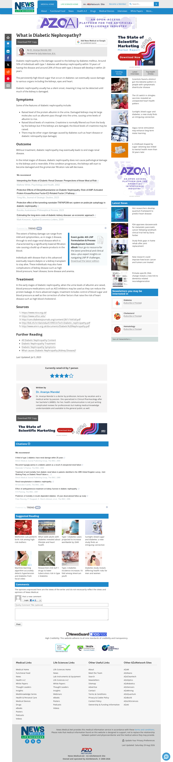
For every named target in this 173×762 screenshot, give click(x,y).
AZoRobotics (129, 683)
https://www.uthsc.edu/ (34, 316)
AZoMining (129, 690)
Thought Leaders (23, 687)
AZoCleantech (130, 676)
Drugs (18, 704)
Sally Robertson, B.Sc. (47, 53)
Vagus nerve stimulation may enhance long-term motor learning (143, 130)
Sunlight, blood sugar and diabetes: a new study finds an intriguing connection (95, 540)
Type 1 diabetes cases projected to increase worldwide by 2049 (72, 539)
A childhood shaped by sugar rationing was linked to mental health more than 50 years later (144, 148)
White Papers (22, 683)
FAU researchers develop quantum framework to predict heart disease (143, 211)
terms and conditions (144, 729)
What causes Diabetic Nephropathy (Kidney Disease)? (49, 350)
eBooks (19, 708)
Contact (92, 690)
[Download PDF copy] (8, 37)
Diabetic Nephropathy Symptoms (39, 347)
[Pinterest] (8, 78)
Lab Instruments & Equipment (67, 676)
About (91, 669)
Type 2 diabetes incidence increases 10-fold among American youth (72, 572)
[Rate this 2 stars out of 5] (57, 375)
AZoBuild (128, 697)
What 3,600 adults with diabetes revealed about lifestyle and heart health (49, 540)
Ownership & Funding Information (104, 704)
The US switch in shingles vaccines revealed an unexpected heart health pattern (143, 99)
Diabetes (128, 300)
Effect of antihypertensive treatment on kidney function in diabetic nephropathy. (46, 489)
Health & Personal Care (26, 697)
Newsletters (94, 680)
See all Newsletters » (122, 339)
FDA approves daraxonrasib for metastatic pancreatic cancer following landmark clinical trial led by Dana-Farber (144, 230)
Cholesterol (129, 313)
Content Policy (95, 701)
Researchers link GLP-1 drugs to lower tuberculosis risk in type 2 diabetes (49, 572)
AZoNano (128, 673)
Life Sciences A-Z (60, 680)
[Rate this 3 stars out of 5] (61, 375)
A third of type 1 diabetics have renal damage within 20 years (39, 458)
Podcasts (20, 715)
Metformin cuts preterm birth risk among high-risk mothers (26, 539)
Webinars (57, 694)
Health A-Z (20, 680)
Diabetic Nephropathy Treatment (39, 343)
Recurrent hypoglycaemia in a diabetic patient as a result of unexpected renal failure (48, 465)
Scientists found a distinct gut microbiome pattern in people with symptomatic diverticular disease (144, 83)
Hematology (129, 326)
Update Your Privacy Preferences (140, 740)
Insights (19, 690)
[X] (8, 64)
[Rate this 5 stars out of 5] (71, 375)
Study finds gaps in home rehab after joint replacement (143, 243)
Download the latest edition (85, 260)
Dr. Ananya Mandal (48, 392)
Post (18, 624)
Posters (19, 711)
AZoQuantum (130, 694)
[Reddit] (8, 71)
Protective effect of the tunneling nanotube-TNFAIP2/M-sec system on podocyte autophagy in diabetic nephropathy (61, 204)
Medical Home (47, 4)
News (18, 676)
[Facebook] (8, 57)
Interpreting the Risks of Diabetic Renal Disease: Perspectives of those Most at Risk (57, 180)
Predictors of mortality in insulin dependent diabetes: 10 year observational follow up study (50, 496)
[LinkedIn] (8, 51)
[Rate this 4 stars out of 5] (66, 375)
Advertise (93, 687)
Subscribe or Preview (132, 303)
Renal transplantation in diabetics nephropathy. (33, 482)
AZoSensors (129, 687)
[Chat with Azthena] (166, 757)
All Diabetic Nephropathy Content (39, 340)
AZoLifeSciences (131, 701)
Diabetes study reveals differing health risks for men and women (96, 571)
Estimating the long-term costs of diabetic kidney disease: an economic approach (55, 215)
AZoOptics (128, 680)
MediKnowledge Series (26, 694)
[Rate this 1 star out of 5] (52, 375)
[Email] (8, 85)
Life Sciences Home (69, 4)
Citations (22, 443)
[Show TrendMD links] (105, 228)
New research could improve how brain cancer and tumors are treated (144, 260)
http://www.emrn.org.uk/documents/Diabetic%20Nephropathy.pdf (55, 326)
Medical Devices (23, 701)
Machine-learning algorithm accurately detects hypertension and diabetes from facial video (24, 573)
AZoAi (126, 704)
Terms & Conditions (97, 694)
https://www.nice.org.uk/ (34, 312)
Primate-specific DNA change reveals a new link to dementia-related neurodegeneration (145, 277)
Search (92, 676)
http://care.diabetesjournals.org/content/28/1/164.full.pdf (51, 319)
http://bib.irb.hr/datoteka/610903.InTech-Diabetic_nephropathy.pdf (56, 322)
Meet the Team (95, 673)
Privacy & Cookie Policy (99, 697)
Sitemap (92, 683)
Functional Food (23, 673)
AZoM (126, 669)
